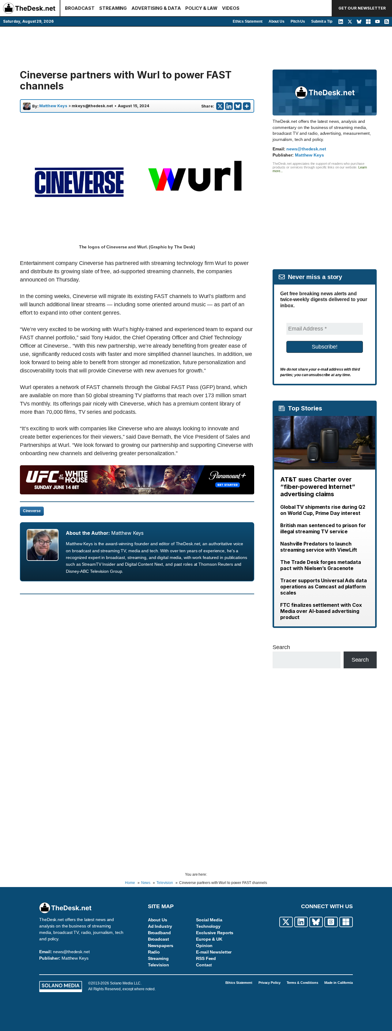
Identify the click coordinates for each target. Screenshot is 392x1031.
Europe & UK (209, 939)
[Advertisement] (196, 48)
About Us (277, 21)
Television (158, 964)
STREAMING (113, 8)
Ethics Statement (247, 21)
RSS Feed (206, 958)
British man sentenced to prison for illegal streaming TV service (323, 528)
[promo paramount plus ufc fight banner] (137, 492)
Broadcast (158, 939)
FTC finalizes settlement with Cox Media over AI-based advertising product (321, 611)
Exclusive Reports (214, 932)
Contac (203, 964)
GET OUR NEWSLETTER (362, 8)
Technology (208, 926)
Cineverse (32, 511)
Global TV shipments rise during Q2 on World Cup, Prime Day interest (322, 510)
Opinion (204, 945)
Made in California (338, 982)
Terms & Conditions (302, 982)
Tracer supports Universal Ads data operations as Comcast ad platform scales (323, 586)
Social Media (209, 919)
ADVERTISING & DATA (156, 8)
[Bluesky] (238, 106)
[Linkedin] (229, 106)
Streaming (158, 958)
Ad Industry (160, 926)
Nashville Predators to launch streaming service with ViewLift (318, 547)
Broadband (159, 932)
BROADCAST (80, 8)
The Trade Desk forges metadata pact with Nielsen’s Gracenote (320, 565)
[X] (220, 106)
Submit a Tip (321, 21)
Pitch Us (298, 21)
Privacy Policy (269, 982)
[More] (247, 106)
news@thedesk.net (306, 148)
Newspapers (160, 945)
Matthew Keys (53, 106)
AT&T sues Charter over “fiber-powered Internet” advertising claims (317, 487)
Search (281, 647)
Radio (154, 952)
